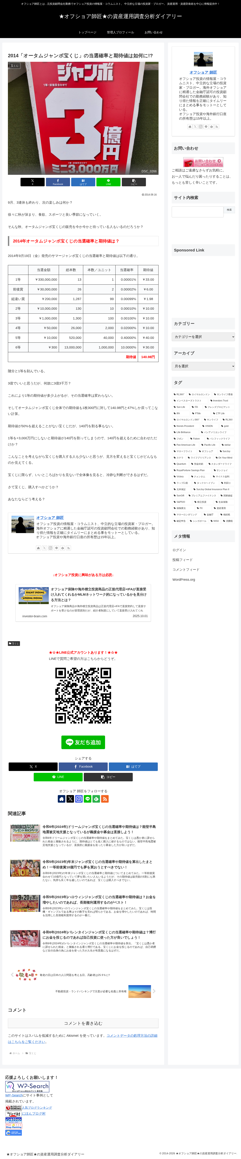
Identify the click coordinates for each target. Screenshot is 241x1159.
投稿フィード (182, 560)
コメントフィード (186, 569)
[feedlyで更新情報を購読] (62, 548)
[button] (134, 182)
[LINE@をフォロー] (56, 548)
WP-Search (14, 1095)
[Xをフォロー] (44, 548)
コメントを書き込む (83, 1023)
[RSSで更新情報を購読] (68, 548)
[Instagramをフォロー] (50, 548)
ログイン (179, 550)
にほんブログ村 (34, 1113)
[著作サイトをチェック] (38, 548)
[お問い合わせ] (203, 162)
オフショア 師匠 (50, 518)
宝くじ (15, 643)
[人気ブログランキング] (13, 1107)
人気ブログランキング (37, 1107)
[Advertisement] (190, 227)
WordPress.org (183, 579)
